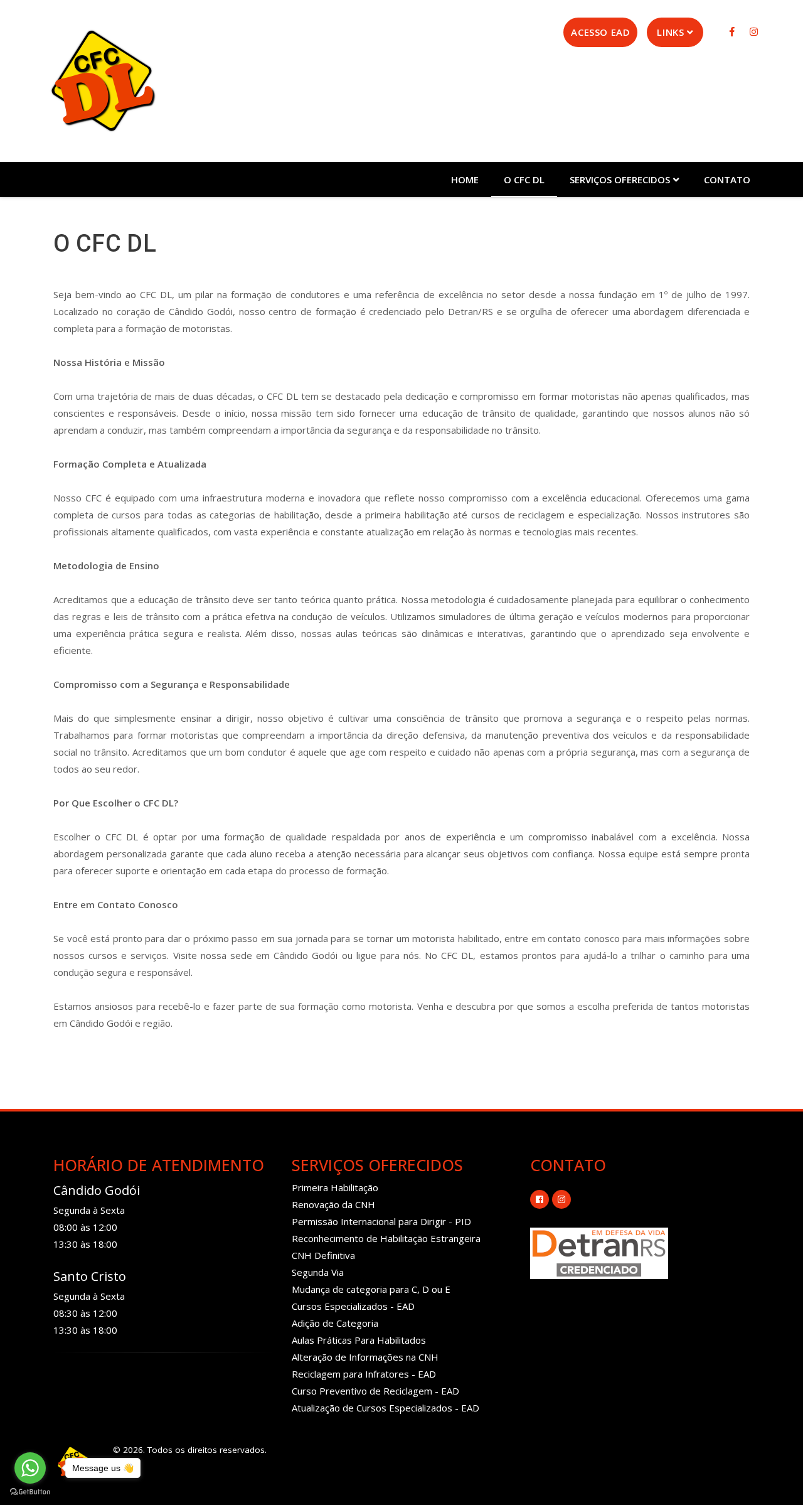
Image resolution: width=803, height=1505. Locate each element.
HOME (465, 179)
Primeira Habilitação (335, 1187)
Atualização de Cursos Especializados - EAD (385, 1407)
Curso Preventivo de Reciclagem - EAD (375, 1390)
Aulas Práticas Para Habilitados (359, 1340)
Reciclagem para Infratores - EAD (364, 1374)
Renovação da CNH (333, 1204)
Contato (727, 179)
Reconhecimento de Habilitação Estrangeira (386, 1238)
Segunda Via (318, 1272)
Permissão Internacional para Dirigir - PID (381, 1221)
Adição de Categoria (335, 1323)
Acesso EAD (600, 32)
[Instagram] (753, 31)
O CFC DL (524, 179)
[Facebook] (733, 31)
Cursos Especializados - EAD (353, 1306)
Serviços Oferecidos (620, 179)
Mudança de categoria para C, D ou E (371, 1289)
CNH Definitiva (323, 1255)
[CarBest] (103, 80)
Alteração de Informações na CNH (365, 1357)
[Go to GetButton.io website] (30, 1492)
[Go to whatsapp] (30, 1468)
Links (670, 32)
